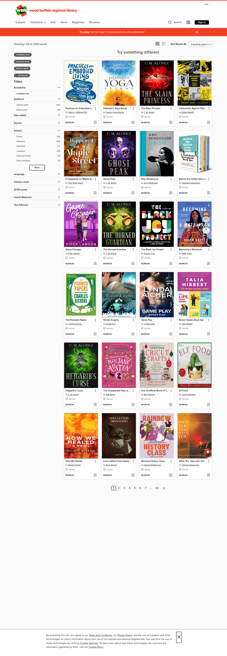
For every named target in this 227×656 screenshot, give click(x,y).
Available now (23, 93)
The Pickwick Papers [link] (76, 320)
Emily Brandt (111, 465)
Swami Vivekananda (115, 112)
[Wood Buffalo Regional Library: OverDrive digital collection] (46, 10)
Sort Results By (179, 44)
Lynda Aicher (149, 324)
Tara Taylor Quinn (75, 183)
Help (206, 4)
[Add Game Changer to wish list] (95, 264)
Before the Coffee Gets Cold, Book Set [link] (193, 179)
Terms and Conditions (100, 635)
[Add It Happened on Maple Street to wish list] (95, 193)
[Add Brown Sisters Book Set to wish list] (208, 334)
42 (157, 488)
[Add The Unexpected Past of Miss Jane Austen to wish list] (133, 405)
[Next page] (164, 488)
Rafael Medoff (188, 112)
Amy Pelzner (149, 394)
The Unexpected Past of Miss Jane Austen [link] (117, 390)
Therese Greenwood (190, 465)
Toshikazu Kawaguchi (191, 183)
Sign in (202, 22)
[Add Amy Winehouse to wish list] (171, 193)
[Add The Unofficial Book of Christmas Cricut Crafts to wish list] (171, 405)
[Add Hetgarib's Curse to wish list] (95, 405)
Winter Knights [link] (111, 320)
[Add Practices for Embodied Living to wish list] (95, 123)
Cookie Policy (96, 647)
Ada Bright (110, 394)
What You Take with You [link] (191, 461)
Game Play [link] (146, 320)
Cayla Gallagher (188, 394)
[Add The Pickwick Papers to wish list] (95, 334)
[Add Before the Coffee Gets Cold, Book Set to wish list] (208, 193)
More (37, 167)
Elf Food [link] (183, 390)
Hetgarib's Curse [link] (74, 390)
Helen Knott (187, 253)
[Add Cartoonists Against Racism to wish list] (208, 123)
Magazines (78, 22)
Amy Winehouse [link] (149, 179)
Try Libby (84, 32)
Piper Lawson (74, 253)
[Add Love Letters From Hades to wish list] (133, 475)
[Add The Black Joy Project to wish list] (171, 264)
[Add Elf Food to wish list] (208, 405)
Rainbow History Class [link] (153, 461)
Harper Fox (110, 324)
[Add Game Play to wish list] (171, 334)
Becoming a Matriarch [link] (190, 249)
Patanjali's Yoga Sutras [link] (115, 108)
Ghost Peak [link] (109, 179)
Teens (63, 22)
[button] (174, 23)
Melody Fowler (74, 465)
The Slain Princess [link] (150, 108)
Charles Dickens (75, 324)
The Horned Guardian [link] (114, 249)
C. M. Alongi (149, 112)
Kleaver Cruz (149, 253)
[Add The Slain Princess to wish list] (171, 123)
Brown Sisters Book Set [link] (191, 320)
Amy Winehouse (151, 183)
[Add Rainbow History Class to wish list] (171, 475)
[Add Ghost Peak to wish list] (133, 193)
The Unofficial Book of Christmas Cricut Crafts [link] (155, 390)
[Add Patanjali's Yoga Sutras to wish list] (133, 123)
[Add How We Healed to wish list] (95, 475)
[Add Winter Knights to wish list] (133, 334)
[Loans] (188, 23)
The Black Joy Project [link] (152, 249)
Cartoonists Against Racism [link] (193, 108)
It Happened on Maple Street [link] (79, 179)
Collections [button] (37, 22)
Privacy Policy (125, 635)
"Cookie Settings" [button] (89, 643)
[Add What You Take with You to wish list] (208, 475)
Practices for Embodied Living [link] (79, 108)
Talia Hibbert (187, 324)
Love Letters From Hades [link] (116, 461)
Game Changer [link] (73, 249)
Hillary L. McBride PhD (77, 112)
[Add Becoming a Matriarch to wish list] (208, 264)
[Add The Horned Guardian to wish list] (133, 264)
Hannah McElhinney (152, 465)
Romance (94, 22)
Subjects (20, 22)
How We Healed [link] (73, 461)
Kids (53, 22)
